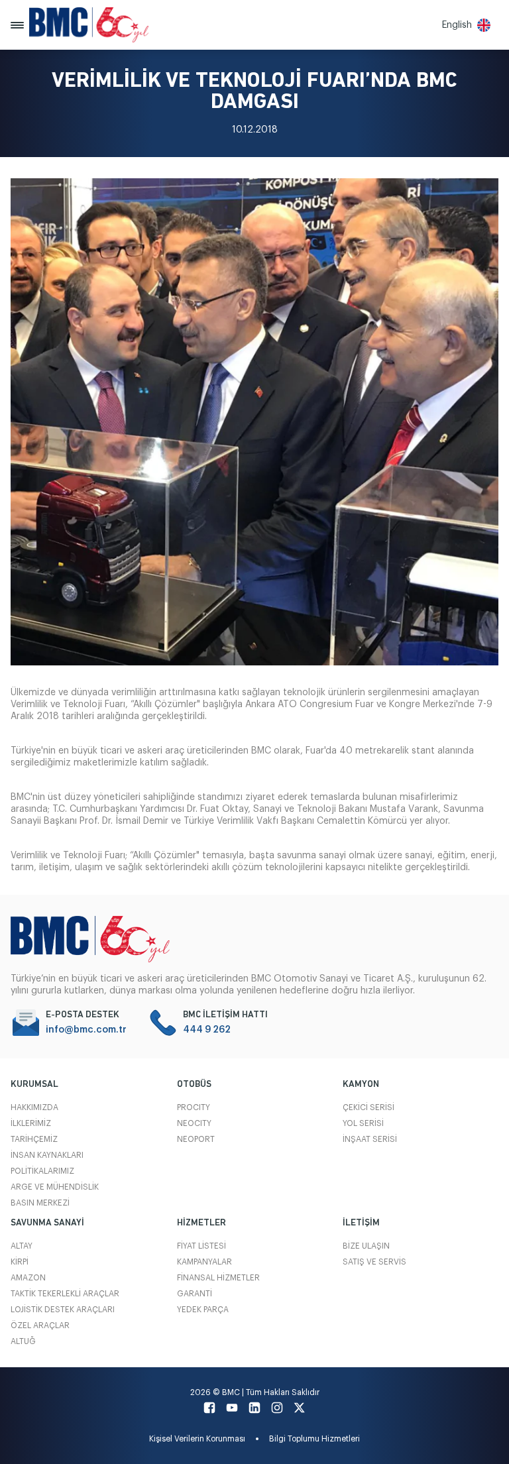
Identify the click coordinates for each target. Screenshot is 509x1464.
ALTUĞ (23, 1341)
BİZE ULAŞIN (366, 1246)
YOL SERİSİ (363, 1123)
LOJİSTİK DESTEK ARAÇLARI (63, 1310)
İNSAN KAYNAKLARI (47, 1155)
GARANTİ (194, 1294)
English (457, 25)
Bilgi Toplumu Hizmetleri (314, 1439)
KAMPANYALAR (204, 1262)
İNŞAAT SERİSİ (370, 1139)
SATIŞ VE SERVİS (374, 1262)
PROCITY (193, 1107)
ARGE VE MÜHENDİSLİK (55, 1187)
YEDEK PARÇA (203, 1310)
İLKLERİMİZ (31, 1123)
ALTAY (21, 1246)
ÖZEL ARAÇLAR (40, 1325)
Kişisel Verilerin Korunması (197, 1439)
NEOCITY (194, 1123)
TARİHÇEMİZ (34, 1139)
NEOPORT (196, 1139)
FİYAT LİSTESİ (201, 1246)
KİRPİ (19, 1262)
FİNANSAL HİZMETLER (218, 1278)
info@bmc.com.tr (86, 1030)
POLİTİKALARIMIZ (42, 1171)
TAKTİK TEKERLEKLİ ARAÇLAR (65, 1294)
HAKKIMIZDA (34, 1107)
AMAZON (28, 1278)
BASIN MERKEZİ (40, 1203)
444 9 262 (207, 1030)
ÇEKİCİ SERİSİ (368, 1107)
